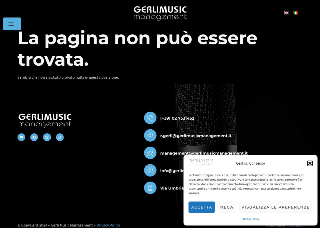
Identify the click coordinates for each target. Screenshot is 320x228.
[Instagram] (47, 137)
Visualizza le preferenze (276, 207)
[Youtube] (21, 137)
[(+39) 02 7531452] (150, 118)
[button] (310, 163)
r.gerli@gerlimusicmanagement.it (196, 135)
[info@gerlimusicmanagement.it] (150, 170)
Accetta (201, 207)
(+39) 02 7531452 (177, 118)
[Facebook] (34, 137)
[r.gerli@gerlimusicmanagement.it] (150, 135)
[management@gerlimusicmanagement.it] (150, 153)
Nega (227, 207)
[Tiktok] (60, 137)
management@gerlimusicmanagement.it (204, 153)
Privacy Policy (250, 219)
